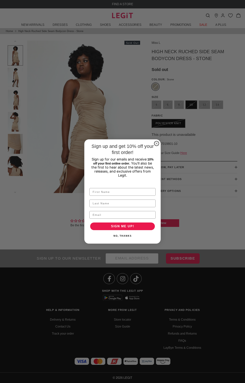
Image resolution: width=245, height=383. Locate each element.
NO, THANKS (123, 236)
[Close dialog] (156, 143)
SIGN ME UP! (122, 226)
